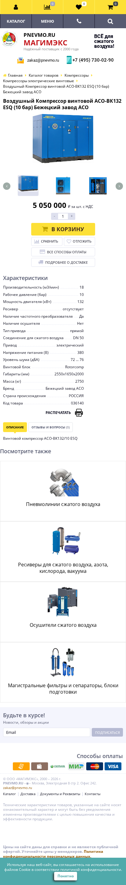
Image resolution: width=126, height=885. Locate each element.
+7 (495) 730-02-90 (92, 60)
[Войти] (16, 7)
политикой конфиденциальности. (91, 869)
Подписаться (107, 732)
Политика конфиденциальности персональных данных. (53, 854)
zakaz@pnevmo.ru (43, 60)
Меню (47, 21)
